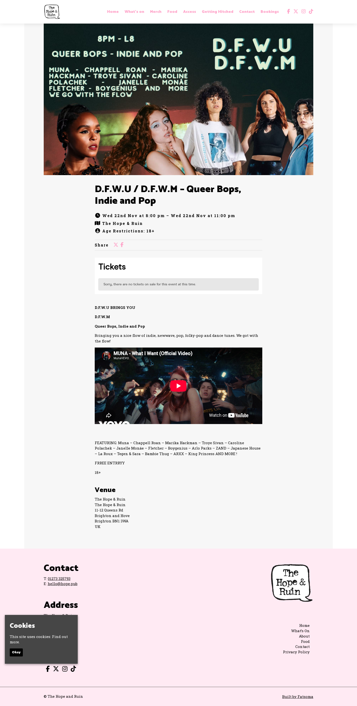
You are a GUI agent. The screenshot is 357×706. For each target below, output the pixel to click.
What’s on (134, 12)
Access (189, 12)
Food (172, 12)
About (304, 636)
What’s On (300, 630)
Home (113, 12)
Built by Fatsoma (297, 696)
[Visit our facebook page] (287, 11)
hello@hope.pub (62, 583)
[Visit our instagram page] (302, 11)
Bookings (270, 12)
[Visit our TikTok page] (310, 11)
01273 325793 (59, 578)
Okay (16, 652)
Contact (247, 12)
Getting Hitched (217, 12)
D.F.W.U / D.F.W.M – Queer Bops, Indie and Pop (168, 195)
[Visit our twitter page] (294, 11)
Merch (156, 12)
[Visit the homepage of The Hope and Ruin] (52, 12)
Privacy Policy (296, 651)
